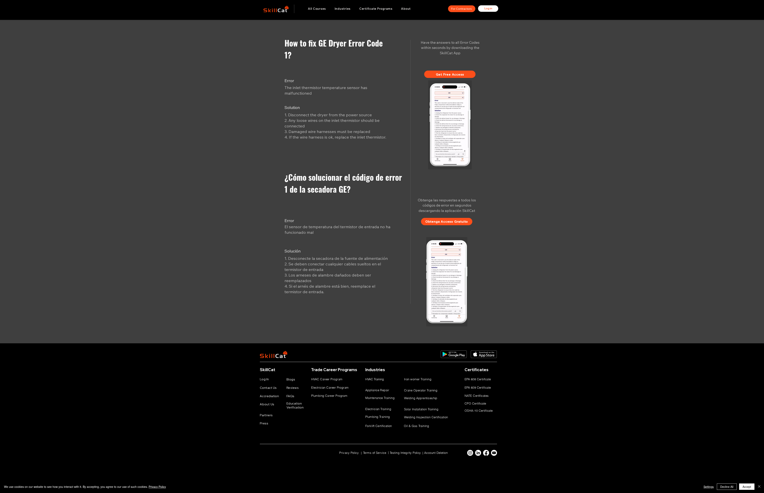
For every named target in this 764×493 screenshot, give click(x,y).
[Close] (759, 486)
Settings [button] (709, 487)
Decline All (726, 487)
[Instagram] (470, 453)
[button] (342, 8)
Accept (747, 487)
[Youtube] (494, 453)
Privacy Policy (157, 487)
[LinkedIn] (478, 453)
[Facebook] (486, 453)
